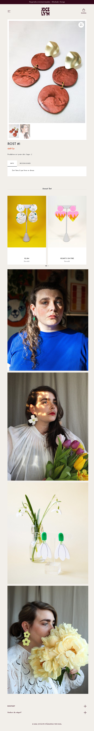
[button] (46, 265)
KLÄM (26, 258)
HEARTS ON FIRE (67, 258)
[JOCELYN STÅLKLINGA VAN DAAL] (45, 11)
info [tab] (12, 163)
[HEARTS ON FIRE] (67, 226)
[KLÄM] (26, 226)
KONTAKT (11, 706)
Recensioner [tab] (25, 163)
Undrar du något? (14, 712)
